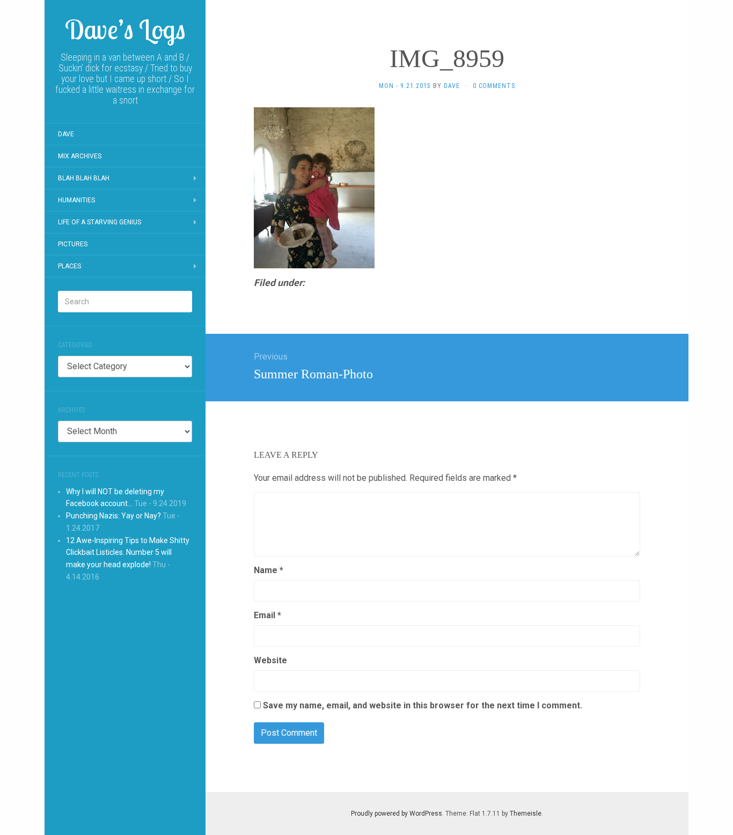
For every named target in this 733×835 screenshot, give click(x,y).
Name (268, 570)
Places (69, 266)
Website (270, 660)
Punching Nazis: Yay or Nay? (113, 515)
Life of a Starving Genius (99, 222)
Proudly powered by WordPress (396, 813)
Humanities (76, 200)
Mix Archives (79, 156)
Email (267, 615)
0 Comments (494, 86)
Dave (66, 134)
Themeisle (525, 813)
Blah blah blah (83, 178)
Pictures (72, 244)
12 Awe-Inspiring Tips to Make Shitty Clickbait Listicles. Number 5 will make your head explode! (127, 552)
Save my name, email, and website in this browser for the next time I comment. (422, 705)
